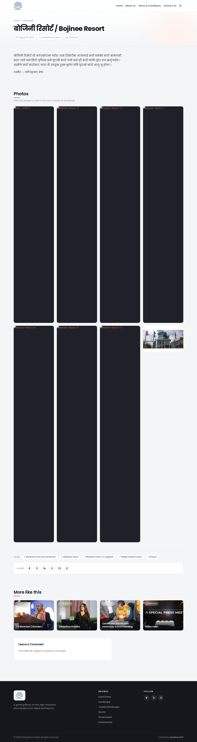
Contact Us (169, 5)
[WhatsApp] (52, 568)
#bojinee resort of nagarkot (100, 557)
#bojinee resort (71, 557)
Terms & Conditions (149, 5)
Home (119, 5)
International (105, 722)
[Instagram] (161, 698)
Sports (102, 711)
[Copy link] (67, 568)
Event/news (104, 696)
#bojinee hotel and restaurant (41, 557)
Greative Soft (176, 737)
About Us (130, 5)
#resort (153, 557)
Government (105, 717)
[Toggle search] (180, 6)
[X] (37, 568)
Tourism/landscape (108, 706)
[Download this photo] (49, 109)
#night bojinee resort (131, 557)
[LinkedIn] (44, 568)
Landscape (28, 20)
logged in (38, 651)
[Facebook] (29, 568)
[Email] (59, 568)
